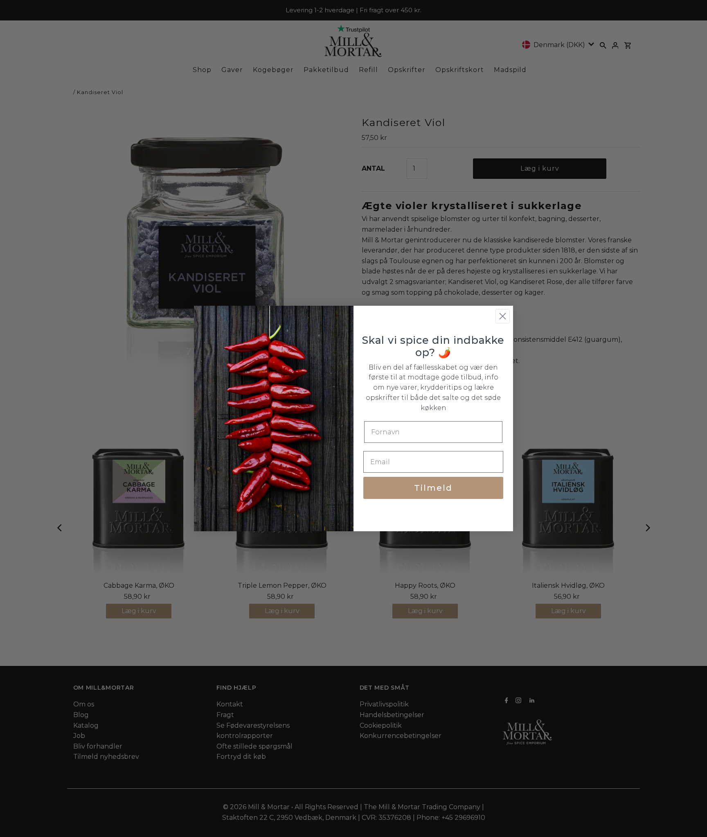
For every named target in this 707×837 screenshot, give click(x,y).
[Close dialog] (502, 316)
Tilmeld (433, 488)
